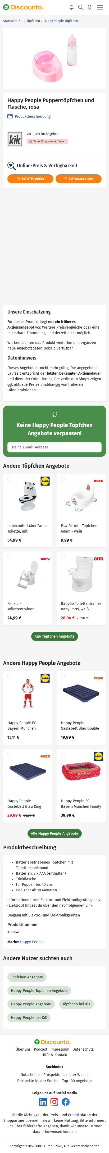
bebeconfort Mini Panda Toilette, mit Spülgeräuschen (27, 529)
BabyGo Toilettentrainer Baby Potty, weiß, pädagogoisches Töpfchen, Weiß (81, 607)
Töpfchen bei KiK (76, 1004)
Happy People (32, 942)
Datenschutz (82, 1049)
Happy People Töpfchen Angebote (39, 990)
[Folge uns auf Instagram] (54, 1102)
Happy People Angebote (31, 1004)
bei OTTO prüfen (32, 178)
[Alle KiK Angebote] (14, 139)
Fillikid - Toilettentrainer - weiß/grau (21, 607)
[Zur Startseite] (25, 7)
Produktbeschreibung (32, 116)
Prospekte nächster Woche (66, 1075)
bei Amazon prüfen (80, 178)
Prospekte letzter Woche (37, 1081)
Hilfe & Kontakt (54, 1055)
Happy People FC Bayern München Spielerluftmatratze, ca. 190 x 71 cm (27, 726)
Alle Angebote (55, 636)
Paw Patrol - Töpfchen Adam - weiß (79, 529)
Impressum (60, 1049)
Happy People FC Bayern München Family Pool (81, 804)
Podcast (40, 1049)
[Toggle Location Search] (89, 7)
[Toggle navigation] (100, 7)
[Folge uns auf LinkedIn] (43, 1102)
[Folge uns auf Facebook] (65, 1102)
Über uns (23, 1049)
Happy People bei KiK (29, 1017)
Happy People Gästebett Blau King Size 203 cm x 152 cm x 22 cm (26, 804)
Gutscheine (30, 1075)
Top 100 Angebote (77, 1081)
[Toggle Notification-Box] (71, 7)
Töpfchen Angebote (27, 977)
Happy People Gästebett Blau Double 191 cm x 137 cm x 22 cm (81, 726)
